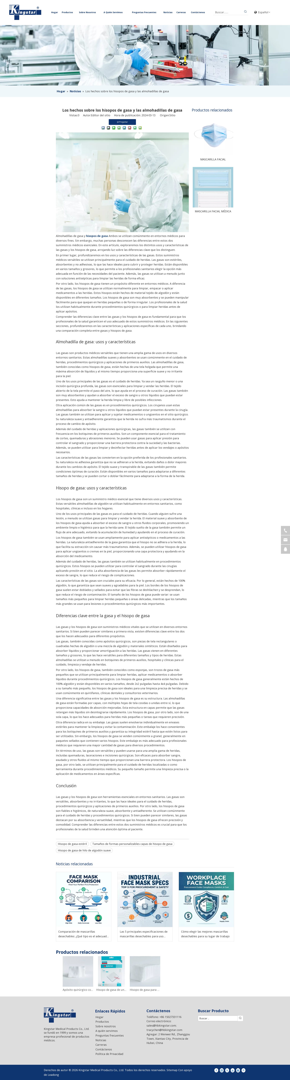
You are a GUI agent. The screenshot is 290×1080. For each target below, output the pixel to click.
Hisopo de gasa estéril (72, 844)
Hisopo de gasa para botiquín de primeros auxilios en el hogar (145, 990)
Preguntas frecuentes (109, 1035)
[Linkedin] (222, 1070)
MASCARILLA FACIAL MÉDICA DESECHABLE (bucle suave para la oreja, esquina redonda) (213, 211)
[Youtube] (233, 1070)
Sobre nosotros (105, 1026)
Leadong (53, 1075)
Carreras (101, 1044)
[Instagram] (238, 1070)
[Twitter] (227, 1070)
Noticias (100, 1040)
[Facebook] (216, 1070)
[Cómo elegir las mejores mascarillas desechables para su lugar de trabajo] (206, 899)
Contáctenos (103, 1049)
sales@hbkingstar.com (161, 1025)
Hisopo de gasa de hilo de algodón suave (84, 850)
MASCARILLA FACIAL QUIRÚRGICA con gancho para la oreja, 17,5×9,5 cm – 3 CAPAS (213, 159)
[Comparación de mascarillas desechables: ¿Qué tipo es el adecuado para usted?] (83, 899)
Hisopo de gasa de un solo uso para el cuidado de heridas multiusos (111, 990)
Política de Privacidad (109, 1054)
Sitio (172, 115)
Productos (102, 1021)
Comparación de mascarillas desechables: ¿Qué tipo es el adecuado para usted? (83, 934)
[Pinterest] (243, 1070)
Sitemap (172, 1070)
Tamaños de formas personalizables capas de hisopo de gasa (132, 844)
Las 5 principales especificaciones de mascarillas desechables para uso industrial (144, 934)
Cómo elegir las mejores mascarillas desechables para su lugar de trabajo (205, 934)
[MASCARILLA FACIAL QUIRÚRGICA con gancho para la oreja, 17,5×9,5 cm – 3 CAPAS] (213, 135)
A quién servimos (106, 1031)
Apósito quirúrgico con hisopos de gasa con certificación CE (78, 990)
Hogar (99, 1017)
